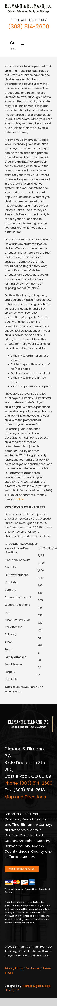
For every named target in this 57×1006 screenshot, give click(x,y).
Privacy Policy (14, 968)
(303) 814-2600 (28, 26)
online (20, 499)
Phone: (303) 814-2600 (28, 783)
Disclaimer (33, 968)
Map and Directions (25, 797)
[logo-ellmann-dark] (28, 4)
